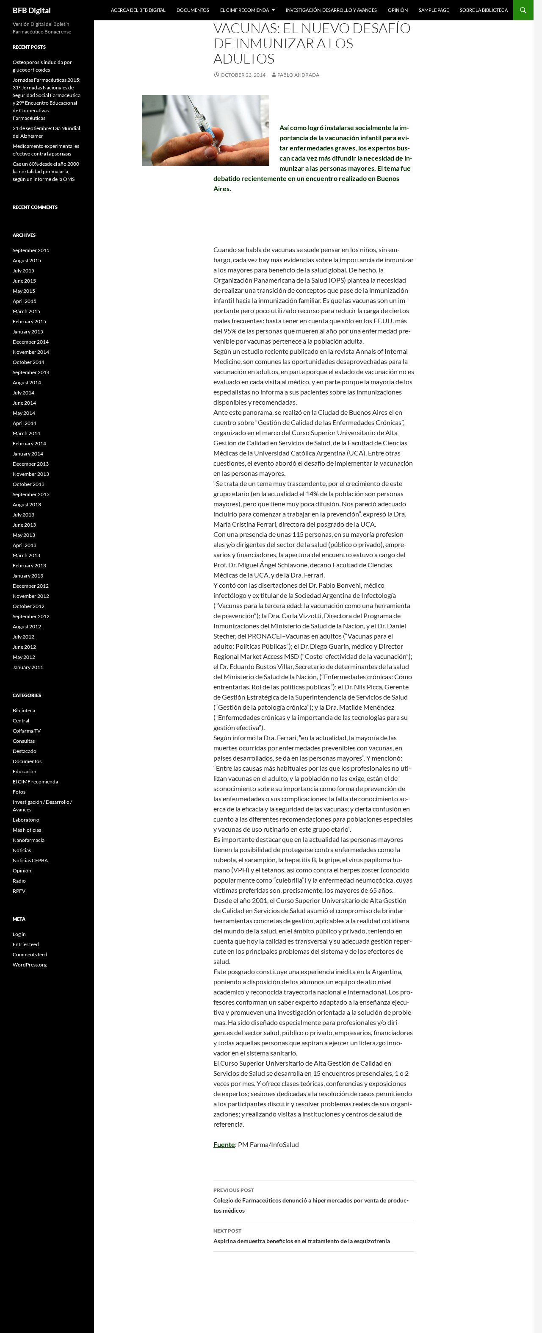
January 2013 (28, 575)
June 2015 (24, 281)
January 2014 (28, 453)
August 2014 (27, 382)
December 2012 (31, 586)
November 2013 (31, 474)
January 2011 (28, 667)
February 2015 (29, 321)
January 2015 (28, 331)
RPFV (19, 891)
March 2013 (26, 555)
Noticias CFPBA (30, 860)
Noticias (22, 850)
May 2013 (24, 535)
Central (21, 720)
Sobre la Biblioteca (484, 10)
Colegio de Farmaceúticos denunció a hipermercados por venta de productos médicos (311, 1200)
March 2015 (26, 311)
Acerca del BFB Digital (138, 10)
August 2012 (27, 626)
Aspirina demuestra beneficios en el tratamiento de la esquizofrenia (301, 1235)
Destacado (24, 751)
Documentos (193, 10)
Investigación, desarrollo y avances (331, 10)
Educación (24, 771)
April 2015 (24, 301)
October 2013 (28, 484)
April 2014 (24, 423)
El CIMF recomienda (244, 10)
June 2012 (24, 647)
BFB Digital (32, 10)
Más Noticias (27, 830)
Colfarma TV (27, 731)
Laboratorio (26, 819)
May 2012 (24, 657)
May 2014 (24, 413)
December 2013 (31, 464)
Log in (19, 934)
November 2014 (31, 352)
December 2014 (31, 342)
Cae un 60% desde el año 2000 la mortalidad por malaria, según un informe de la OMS (46, 171)
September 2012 (31, 616)
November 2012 (31, 596)
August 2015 (27, 260)
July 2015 (23, 270)
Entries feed (26, 944)
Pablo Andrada (298, 75)
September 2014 (31, 372)
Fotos (19, 792)
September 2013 (31, 494)
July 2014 (23, 392)
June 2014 (24, 403)
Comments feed (30, 954)
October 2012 (28, 606)
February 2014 (29, 443)
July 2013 (23, 514)
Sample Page (434, 10)
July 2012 (23, 636)
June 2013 (24, 525)
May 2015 (24, 291)
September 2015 (31, 250)
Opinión (398, 10)
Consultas (24, 741)
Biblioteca (24, 710)
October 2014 (28, 362)
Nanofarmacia (28, 840)
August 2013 (27, 504)
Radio (19, 881)
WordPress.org (30, 964)
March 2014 (26, 433)
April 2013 (24, 545)
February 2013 (29, 565)
